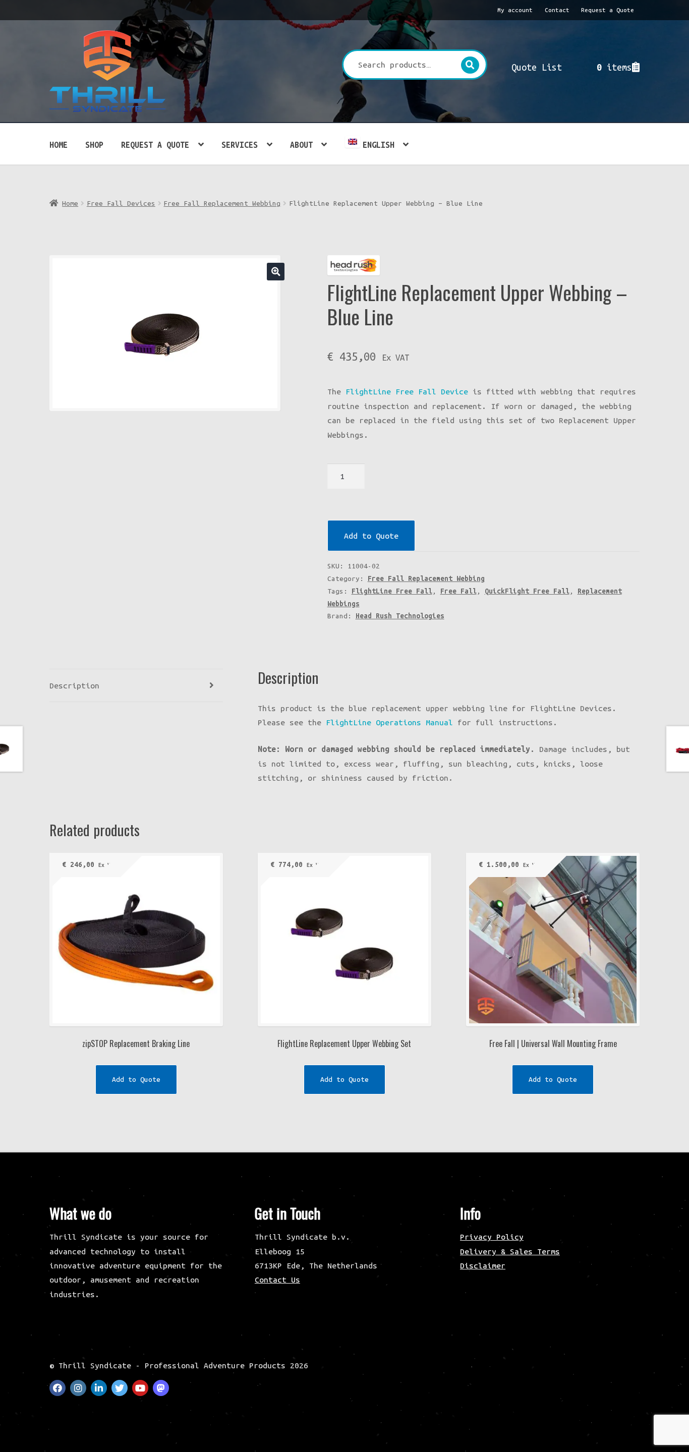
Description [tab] (74, 685)
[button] (275, 271)
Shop (94, 144)
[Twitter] (119, 1388)
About (301, 144)
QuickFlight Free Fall (527, 591)
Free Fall (458, 591)
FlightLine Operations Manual (389, 722)
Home (58, 144)
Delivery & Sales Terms (510, 1251)
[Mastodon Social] (161, 1388)
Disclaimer (482, 1265)
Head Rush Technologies (400, 616)
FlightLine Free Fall (392, 591)
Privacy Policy (492, 1236)
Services (239, 144)
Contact (557, 10)
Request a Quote (607, 10)
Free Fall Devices (121, 203)
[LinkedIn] (99, 1388)
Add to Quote (371, 535)
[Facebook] (57, 1388)
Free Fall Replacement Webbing (221, 203)
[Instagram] (78, 1388)
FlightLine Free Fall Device (407, 391)
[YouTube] (140, 1388)
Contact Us (277, 1279)
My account (515, 10)
